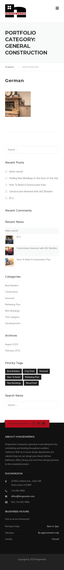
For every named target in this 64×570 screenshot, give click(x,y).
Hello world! (16, 171)
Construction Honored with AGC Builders (31, 191)
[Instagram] (39, 423)
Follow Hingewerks (19, 423)
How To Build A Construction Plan (27, 184)
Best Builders (12, 285)
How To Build (13, 377)
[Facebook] (34, 423)
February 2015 (12, 350)
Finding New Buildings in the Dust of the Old (33, 178)
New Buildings (12, 310)
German (14, 80)
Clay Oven (29, 371)
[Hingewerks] (15, 10)
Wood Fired (31, 383)
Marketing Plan (12, 304)
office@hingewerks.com (23, 496)
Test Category (12, 316)
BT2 (11, 198)
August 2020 (11, 344)
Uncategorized (12, 323)
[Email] (44, 423)
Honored (9, 298)
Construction (11, 291)
